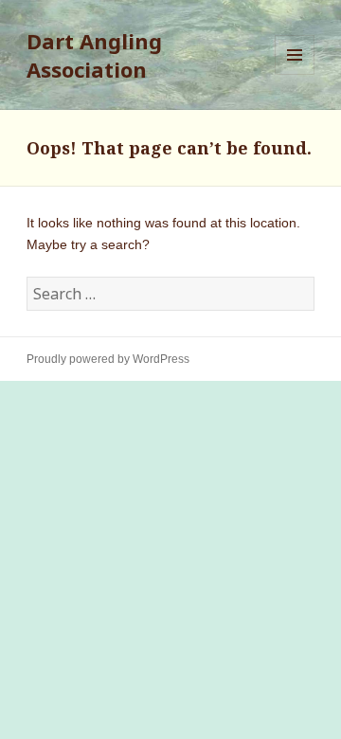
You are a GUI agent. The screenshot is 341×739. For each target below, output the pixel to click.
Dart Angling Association (94, 55)
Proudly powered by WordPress (108, 359)
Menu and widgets (295, 74)
